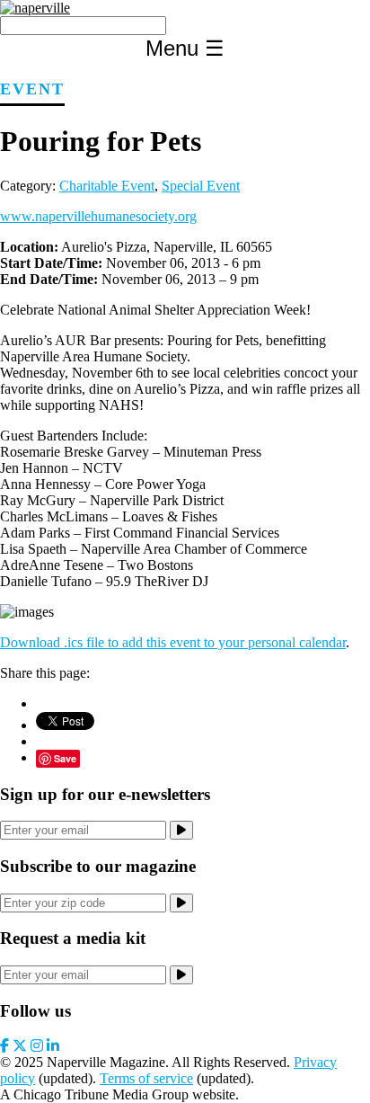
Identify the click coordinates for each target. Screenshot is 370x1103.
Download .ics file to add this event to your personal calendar (173, 642)
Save (65, 758)
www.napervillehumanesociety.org (98, 216)
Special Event (201, 185)
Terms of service (146, 1078)
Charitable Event (106, 185)
